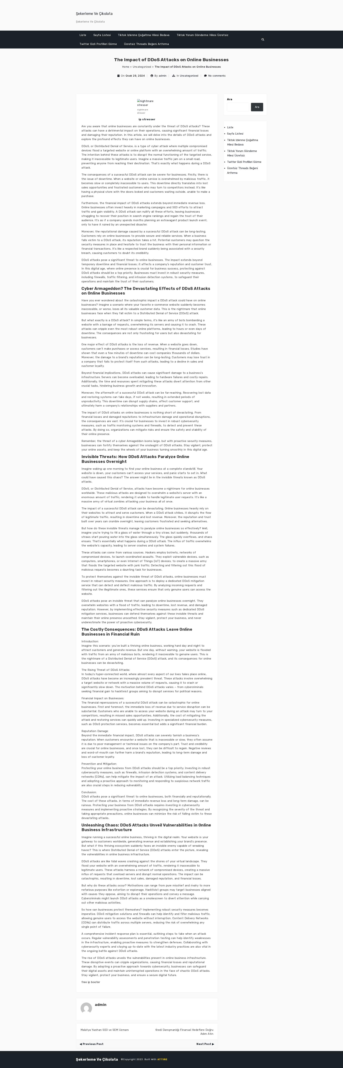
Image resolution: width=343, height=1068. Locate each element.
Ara (229, 99)
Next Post (204, 1044)
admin (162, 75)
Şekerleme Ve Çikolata (94, 13)
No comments (217, 75)
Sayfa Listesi (102, 35)
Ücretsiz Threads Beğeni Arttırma (146, 44)
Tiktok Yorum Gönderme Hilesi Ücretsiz (202, 35)
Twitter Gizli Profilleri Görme (98, 44)
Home (125, 66)
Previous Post (93, 1044)
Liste (82, 35)
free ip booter (90, 982)
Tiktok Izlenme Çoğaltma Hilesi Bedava (144, 35)
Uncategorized (142, 66)
